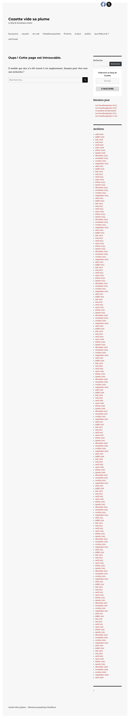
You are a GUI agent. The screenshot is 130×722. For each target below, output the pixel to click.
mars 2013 (99, 563)
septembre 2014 (101, 515)
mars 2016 (99, 467)
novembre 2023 (101, 222)
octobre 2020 (100, 321)
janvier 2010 (100, 664)
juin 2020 (99, 331)
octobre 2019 (100, 353)
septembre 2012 (101, 579)
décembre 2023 (101, 219)
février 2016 (100, 470)
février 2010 (100, 662)
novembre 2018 (101, 382)
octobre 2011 (100, 608)
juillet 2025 (99, 169)
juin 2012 (99, 587)
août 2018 (99, 390)
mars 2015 (99, 499)
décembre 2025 (101, 156)
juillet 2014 (99, 520)
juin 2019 (99, 363)
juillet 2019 (99, 361)
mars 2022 (99, 275)
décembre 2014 (101, 507)
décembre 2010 (101, 635)
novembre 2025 (101, 158)
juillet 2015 (99, 488)
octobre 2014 (100, 512)
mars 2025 (99, 180)
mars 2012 (99, 595)
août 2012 (99, 582)
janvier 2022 (100, 281)
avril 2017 (99, 433)
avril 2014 (99, 528)
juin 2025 (99, 172)
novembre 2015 (101, 478)
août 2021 (99, 294)
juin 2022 (99, 267)
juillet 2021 (99, 297)
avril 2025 (99, 177)
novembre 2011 (101, 606)
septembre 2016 (101, 451)
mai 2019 (99, 366)
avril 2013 (99, 560)
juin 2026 (99, 140)
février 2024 (100, 214)
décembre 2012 (101, 571)
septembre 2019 (101, 355)
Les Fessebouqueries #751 (106, 113)
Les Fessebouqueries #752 (106, 108)
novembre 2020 (101, 318)
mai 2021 (99, 302)
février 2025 (100, 182)
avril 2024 (99, 209)
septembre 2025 (101, 164)
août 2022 (99, 262)
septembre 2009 (102, 675)
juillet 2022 (99, 265)
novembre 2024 (101, 190)
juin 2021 (99, 299)
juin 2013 (99, 555)
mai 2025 (99, 174)
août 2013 (99, 550)
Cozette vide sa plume (29, 19)
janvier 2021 (100, 313)
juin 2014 (99, 523)
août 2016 (99, 454)
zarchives (13, 39)
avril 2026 (99, 145)
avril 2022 (99, 273)
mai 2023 (99, 238)
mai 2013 (98, 558)
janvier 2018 (100, 409)
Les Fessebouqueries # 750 (106, 116)
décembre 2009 (101, 667)
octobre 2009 (100, 672)
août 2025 (99, 166)
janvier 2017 (100, 440)
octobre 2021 (100, 289)
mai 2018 (99, 398)
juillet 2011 (99, 616)
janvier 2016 (100, 472)
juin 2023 (99, 235)
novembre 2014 (101, 510)
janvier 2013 (100, 568)
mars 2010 (99, 659)
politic (88, 34)
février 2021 (100, 310)
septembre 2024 (101, 196)
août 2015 (99, 486)
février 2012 (100, 598)
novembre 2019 (101, 350)
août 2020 (99, 326)
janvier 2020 (100, 345)
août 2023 (99, 230)
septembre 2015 (101, 483)
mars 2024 (99, 211)
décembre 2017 (101, 411)
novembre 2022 (101, 254)
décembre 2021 (101, 283)
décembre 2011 (101, 603)
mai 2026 (99, 142)
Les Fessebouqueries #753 (106, 105)
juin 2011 (98, 619)
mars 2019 (99, 371)
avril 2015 (99, 496)
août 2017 (99, 422)
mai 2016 (99, 462)
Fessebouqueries (51, 34)
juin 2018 (99, 395)
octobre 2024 (100, 193)
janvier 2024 (100, 217)
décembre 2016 (101, 443)
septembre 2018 (101, 387)
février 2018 (100, 406)
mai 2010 (99, 654)
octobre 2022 (100, 257)
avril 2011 (99, 624)
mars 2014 (99, 531)
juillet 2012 (99, 584)
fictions (67, 34)
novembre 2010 (101, 638)
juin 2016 (99, 459)
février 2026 (100, 150)
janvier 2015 (100, 504)
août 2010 (99, 646)
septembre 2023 (101, 227)
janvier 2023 (100, 249)
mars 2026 (99, 148)
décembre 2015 (101, 475)
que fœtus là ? (101, 34)
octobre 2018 (100, 385)
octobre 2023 (100, 225)
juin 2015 (99, 491)
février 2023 (100, 246)
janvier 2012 (100, 600)
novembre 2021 (101, 286)
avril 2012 (99, 592)
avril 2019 (99, 369)
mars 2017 (99, 435)
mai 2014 (99, 526)
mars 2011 (99, 627)
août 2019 (99, 358)
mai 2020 (99, 334)
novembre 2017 (101, 414)
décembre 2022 (101, 251)
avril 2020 (99, 337)
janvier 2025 (100, 185)
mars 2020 (99, 339)
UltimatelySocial (85, 720)
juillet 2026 (99, 137)
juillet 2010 (99, 648)
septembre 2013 (101, 547)
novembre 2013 (101, 542)
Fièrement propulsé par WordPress (42, 707)
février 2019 (100, 374)
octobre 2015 (100, 480)
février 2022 (100, 278)
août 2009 (99, 677)
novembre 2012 (101, 574)
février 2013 (100, 566)
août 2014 (99, 518)
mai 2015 (99, 494)
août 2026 (99, 134)
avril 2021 (99, 305)
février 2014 (100, 534)
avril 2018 (99, 401)
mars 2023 (99, 243)
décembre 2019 (101, 347)
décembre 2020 (101, 315)
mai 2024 (99, 206)
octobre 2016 (100, 448)
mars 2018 (99, 403)
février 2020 (100, 342)
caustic (25, 34)
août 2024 (99, 198)
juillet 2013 (99, 552)
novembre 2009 (101, 669)
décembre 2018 (101, 379)
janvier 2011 (100, 632)
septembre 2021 (101, 291)
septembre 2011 (101, 611)
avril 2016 (99, 464)
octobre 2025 (100, 161)
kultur (78, 34)
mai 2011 (98, 622)
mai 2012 (99, 590)
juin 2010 (99, 651)
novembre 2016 (101, 446)
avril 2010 (99, 656)
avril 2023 (99, 241)
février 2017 (100, 438)
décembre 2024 (101, 188)
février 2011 (100, 630)
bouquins (13, 34)
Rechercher (98, 60)
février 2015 (100, 502)
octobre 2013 (100, 544)
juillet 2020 (99, 329)
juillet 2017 (99, 425)
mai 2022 (99, 270)
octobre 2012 (100, 576)
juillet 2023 (99, 233)
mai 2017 (99, 430)
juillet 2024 (99, 201)
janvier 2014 (100, 536)
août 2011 (99, 614)
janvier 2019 (100, 377)
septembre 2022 (101, 259)
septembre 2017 (101, 419)
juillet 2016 (99, 456)
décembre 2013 (101, 539)
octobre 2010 (100, 640)
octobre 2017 (100, 417)
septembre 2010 (101, 643)
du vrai (35, 34)
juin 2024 (99, 203)
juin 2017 (99, 427)
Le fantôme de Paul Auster (105, 111)
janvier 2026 (100, 153)
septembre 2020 (101, 323)
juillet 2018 (99, 393)
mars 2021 (99, 307)
